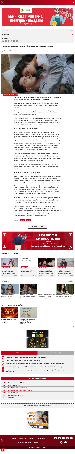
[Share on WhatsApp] (14, 41)
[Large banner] (37, 17)
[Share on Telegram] (9, 41)
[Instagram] (63, 438)
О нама (13, 438)
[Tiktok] (61, 442)
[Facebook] (59, 438)
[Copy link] (3, 41)
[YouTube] (55, 438)
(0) (37, 226)
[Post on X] (11, 41)
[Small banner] (37, 339)
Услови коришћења (24, 442)
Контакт (31, 438)
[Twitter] (67, 438)
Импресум (22, 438)
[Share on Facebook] (6, 41)
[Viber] (65, 442)
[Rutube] (71, 438)
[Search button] (70, 2)
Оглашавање (42, 438)
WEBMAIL (37, 442)
